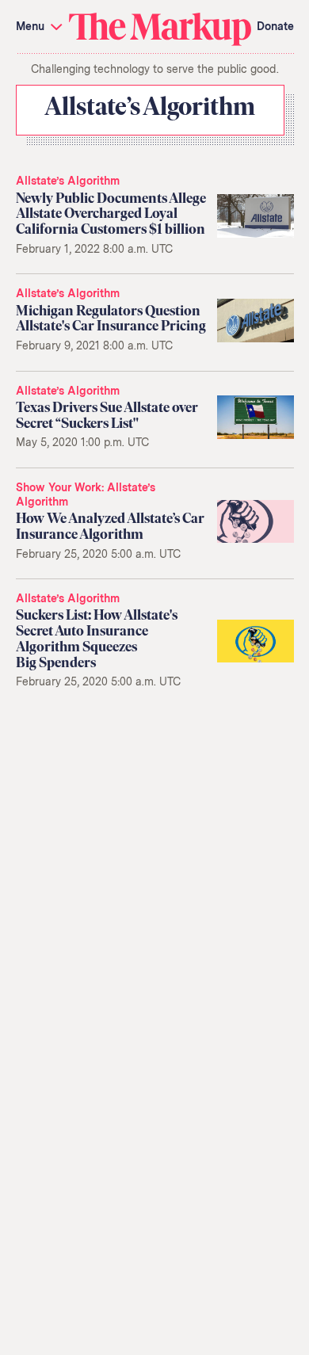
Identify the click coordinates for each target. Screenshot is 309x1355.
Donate (275, 26)
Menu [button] (32, 26)
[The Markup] (160, 28)
